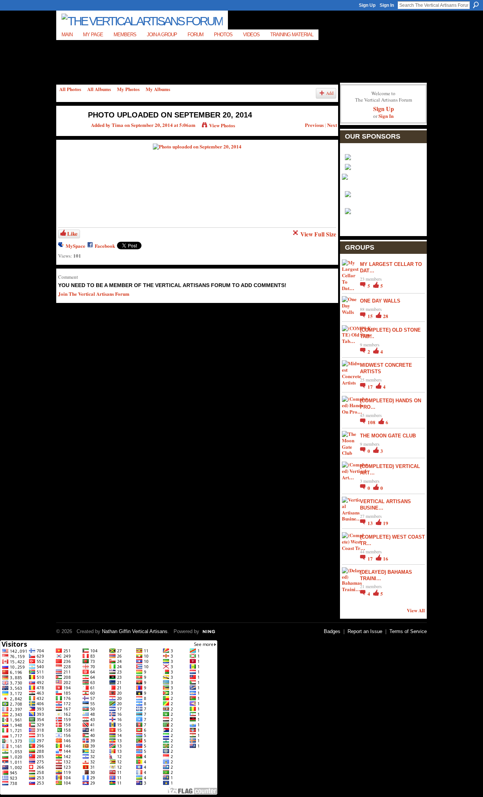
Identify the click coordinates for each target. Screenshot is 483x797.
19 (385, 523)
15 (371, 316)
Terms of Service (408, 631)
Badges (332, 631)
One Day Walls (380, 301)
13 (371, 523)
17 (371, 386)
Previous (314, 124)
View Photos (222, 125)
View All (416, 610)
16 (385, 558)
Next (332, 124)
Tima (117, 124)
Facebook (105, 245)
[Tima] (68, 130)
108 (372, 422)
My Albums (158, 89)
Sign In (387, 5)
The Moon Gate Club (388, 436)
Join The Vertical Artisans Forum (93, 293)
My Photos (128, 89)
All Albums (99, 89)
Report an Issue (365, 631)
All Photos (70, 89)
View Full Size (318, 234)
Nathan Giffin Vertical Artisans (135, 631)
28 (385, 316)
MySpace (75, 245)
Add (330, 93)
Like (72, 234)
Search (476, 5)
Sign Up (367, 5)
